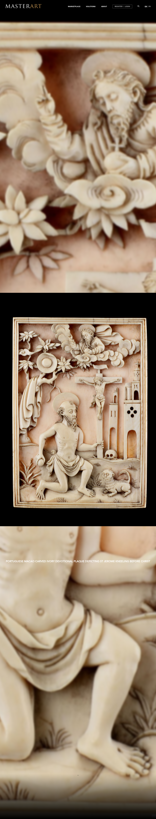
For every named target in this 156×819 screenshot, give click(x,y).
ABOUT (104, 6)
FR (150, 7)
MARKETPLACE (74, 6)
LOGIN (127, 6)
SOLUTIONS (91, 6)
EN (146, 6)
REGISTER (118, 6)
